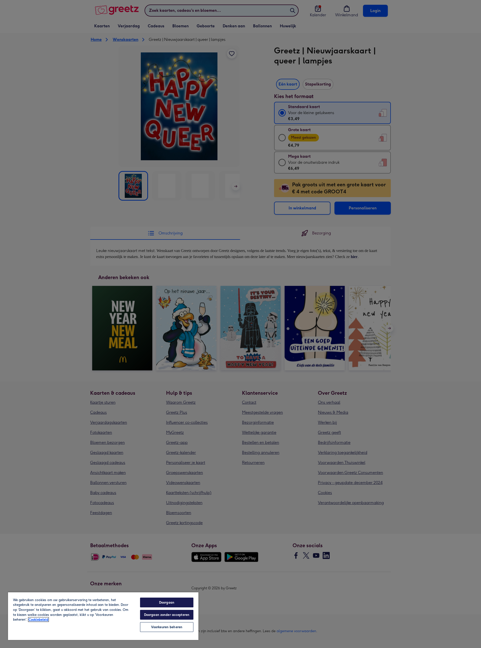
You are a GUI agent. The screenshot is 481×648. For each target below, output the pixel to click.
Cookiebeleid (38, 619)
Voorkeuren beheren (166, 627)
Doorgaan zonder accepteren (166, 615)
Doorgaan (166, 602)
